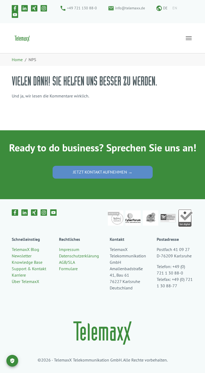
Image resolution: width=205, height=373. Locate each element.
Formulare (68, 268)
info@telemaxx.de (130, 8)
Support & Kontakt (29, 268)
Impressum (69, 249)
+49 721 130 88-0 (82, 8)
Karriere (19, 275)
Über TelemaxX (25, 281)
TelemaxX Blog (25, 249)
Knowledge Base (27, 262)
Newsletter (21, 255)
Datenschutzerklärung (79, 255)
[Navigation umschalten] (188, 38)
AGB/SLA (67, 262)
